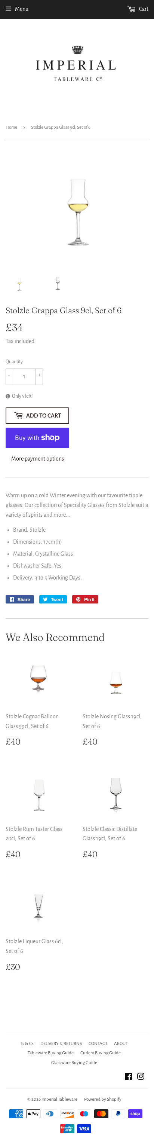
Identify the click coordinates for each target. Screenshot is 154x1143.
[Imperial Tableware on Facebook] (128, 1078)
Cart (143, 9)
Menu (21, 9)
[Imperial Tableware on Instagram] (141, 1078)
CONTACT (98, 1043)
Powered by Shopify (102, 1099)
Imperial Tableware (59, 1099)
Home (11, 127)
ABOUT (121, 1043)
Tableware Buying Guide (51, 1053)
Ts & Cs (27, 1043)
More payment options (37, 459)
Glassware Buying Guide (74, 1062)
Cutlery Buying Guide (100, 1053)
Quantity (14, 361)
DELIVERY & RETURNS (61, 1043)
